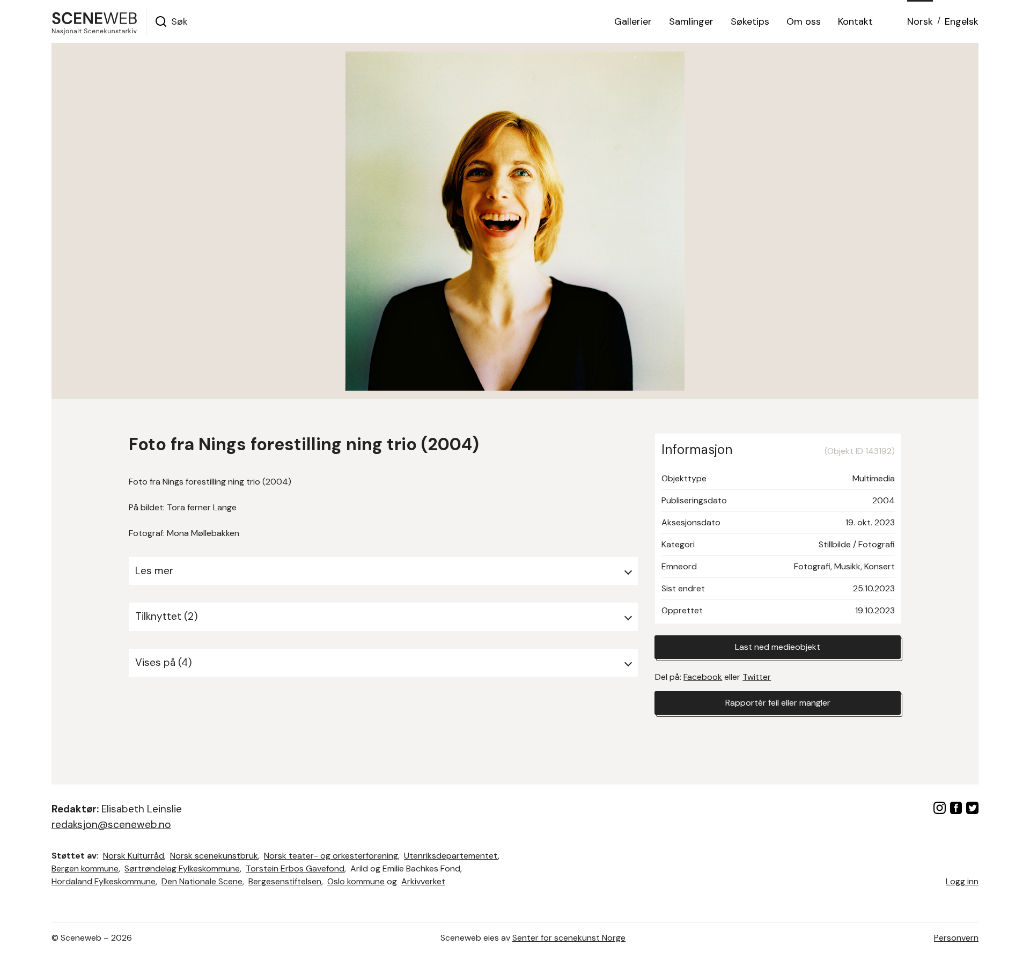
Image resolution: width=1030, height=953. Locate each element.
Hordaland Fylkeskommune (104, 881)
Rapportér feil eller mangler (777, 702)
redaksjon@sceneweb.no (111, 824)
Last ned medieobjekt (777, 647)
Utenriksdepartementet (451, 855)
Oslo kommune (356, 881)
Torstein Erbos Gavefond (295, 868)
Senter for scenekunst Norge (569, 937)
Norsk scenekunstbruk (214, 855)
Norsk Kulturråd (133, 855)
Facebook (702, 677)
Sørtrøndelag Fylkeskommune (182, 868)
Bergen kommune (85, 868)
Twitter (756, 677)
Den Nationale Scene (201, 881)
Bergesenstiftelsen (284, 881)
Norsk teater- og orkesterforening (331, 855)
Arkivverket (423, 881)
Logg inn (962, 881)
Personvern (956, 937)
